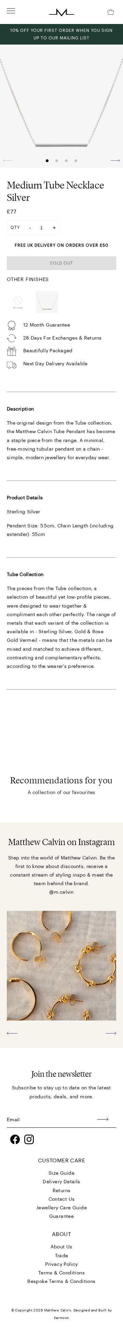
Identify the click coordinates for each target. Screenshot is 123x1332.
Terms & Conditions (61, 1273)
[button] (115, 160)
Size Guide (61, 1173)
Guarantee (61, 1216)
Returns (62, 1190)
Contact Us (62, 1199)
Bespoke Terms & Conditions (61, 1281)
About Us (61, 1247)
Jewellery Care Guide (61, 1208)
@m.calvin (61, 892)
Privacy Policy (61, 1264)
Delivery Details (61, 1182)
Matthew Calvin (57, 1310)
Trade (61, 1256)
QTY (15, 227)
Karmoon (61, 1318)
